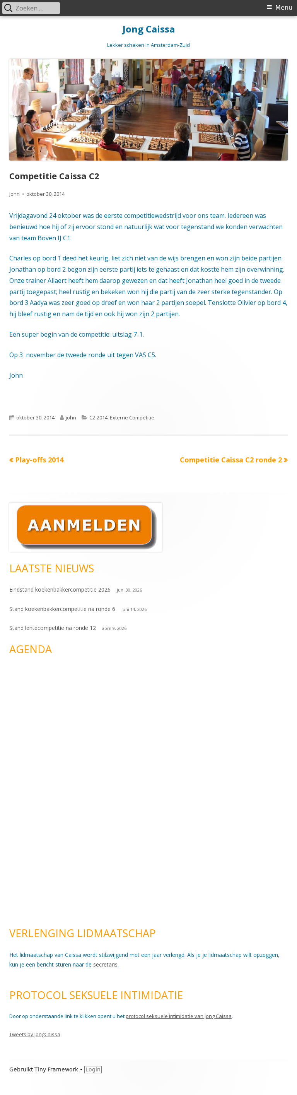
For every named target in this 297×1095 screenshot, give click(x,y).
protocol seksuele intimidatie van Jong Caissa (179, 1016)
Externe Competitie (132, 417)
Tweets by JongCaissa (34, 1034)
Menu (283, 7)
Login (93, 1069)
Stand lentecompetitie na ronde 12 (52, 627)
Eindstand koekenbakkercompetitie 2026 (60, 589)
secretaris (105, 964)
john (14, 193)
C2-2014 (98, 417)
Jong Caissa (149, 29)
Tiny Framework (56, 1069)
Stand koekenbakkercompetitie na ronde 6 (62, 609)
